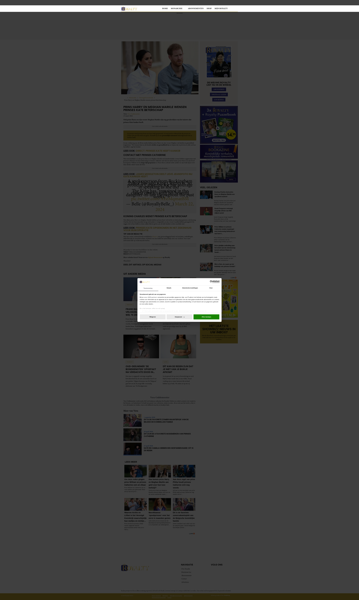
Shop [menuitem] (209, 8)
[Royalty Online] (140, 8)
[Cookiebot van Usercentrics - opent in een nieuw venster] (211, 281)
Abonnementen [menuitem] (196, 8)
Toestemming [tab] (148, 288)
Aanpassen (178, 317)
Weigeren (152, 317)
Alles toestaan (206, 317)
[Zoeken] (236, 8)
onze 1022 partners (150, 297)
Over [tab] (211, 288)
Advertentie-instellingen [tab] (190, 288)
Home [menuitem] (165, 8)
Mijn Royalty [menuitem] (221, 8)
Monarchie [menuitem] (176, 8)
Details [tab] (169, 288)
